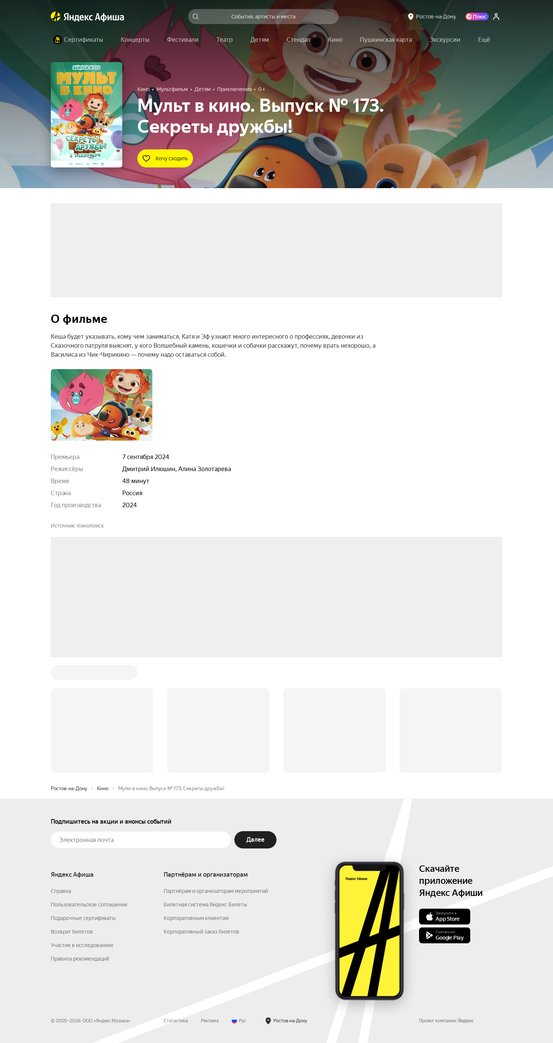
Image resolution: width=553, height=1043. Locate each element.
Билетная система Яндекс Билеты (205, 791)
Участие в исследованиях (82, 831)
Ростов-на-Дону (69, 674)
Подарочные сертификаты (83, 804)
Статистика (176, 906)
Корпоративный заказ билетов (201, 818)
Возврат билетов (72, 818)
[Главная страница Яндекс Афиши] (56, 16)
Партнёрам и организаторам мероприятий (216, 777)
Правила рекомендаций (80, 845)
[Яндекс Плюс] (477, 16)
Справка (61, 777)
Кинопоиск (90, 526)
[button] (484, 40)
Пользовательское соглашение (89, 791)
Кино (102, 674)
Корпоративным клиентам (196, 804)
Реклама (210, 906)
